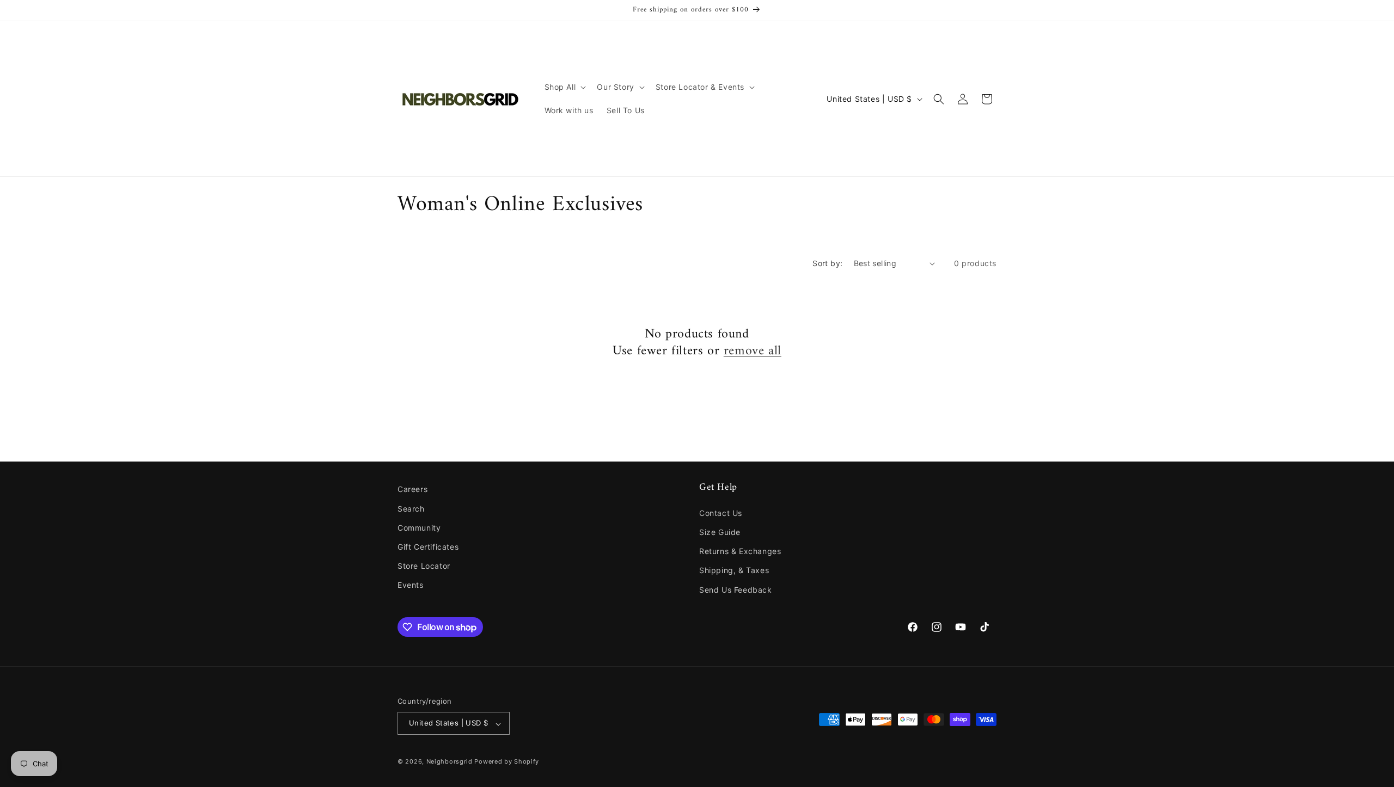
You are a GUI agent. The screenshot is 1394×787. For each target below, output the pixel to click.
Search (411, 508)
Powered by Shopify (506, 762)
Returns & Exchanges (740, 551)
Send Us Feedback (735, 589)
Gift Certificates (428, 546)
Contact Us (720, 512)
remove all (752, 351)
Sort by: (827, 263)
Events (411, 584)
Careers (412, 489)
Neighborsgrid (449, 762)
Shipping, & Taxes (734, 570)
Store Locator (424, 565)
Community (419, 527)
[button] (564, 87)
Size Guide (720, 531)
